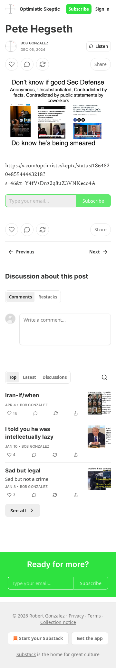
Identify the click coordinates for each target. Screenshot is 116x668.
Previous (25, 252)
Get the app (90, 638)
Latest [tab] (29, 377)
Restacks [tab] (47, 297)
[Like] (11, 64)
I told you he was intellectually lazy (29, 433)
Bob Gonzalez (34, 43)
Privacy (76, 616)
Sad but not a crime (26, 479)
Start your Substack (41, 638)
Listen (101, 46)
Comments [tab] (20, 297)
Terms (94, 616)
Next (94, 252)
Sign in (102, 9)
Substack (26, 654)
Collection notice (58, 622)
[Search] (104, 377)
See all (18, 510)
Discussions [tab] (55, 377)
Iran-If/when (22, 395)
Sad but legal (23, 470)
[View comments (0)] (27, 64)
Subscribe (79, 9)
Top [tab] (12, 377)
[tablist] (33, 296)
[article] (58, 404)
